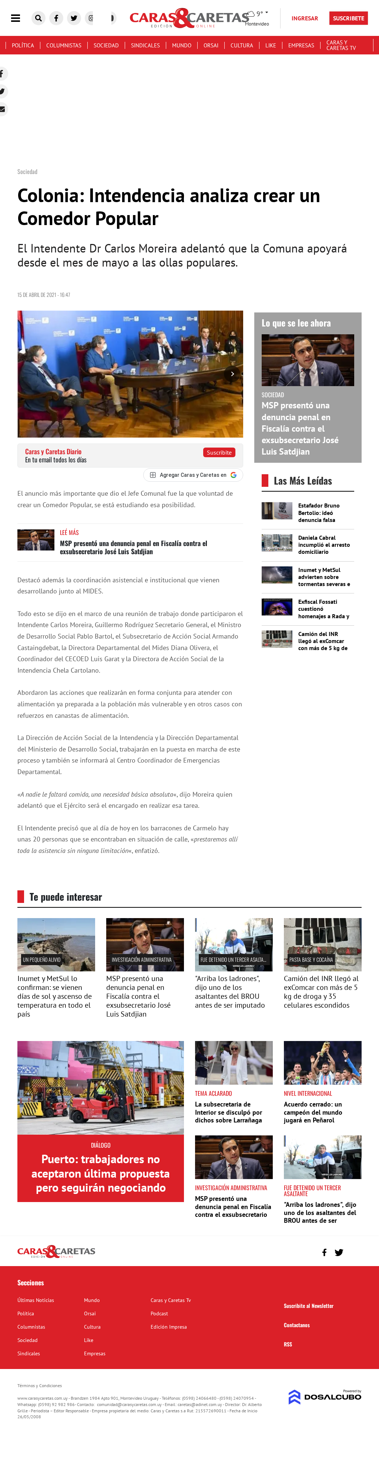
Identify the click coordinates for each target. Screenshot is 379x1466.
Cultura (242, 45)
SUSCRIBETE (348, 18)
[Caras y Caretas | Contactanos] (353, 1251)
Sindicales (145, 45)
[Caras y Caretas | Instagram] (92, 18)
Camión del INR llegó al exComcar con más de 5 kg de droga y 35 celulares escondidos (324, 648)
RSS (288, 1344)
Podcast (159, 1313)
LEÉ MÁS (69, 532)
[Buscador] (38, 18)
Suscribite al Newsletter (308, 1305)
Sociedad (106, 45)
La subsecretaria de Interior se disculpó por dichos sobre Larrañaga (228, 1112)
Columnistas (63, 45)
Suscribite (219, 452)
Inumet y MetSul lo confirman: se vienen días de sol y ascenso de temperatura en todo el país (54, 996)
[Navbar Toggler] (21, 18)
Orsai (211, 45)
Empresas (301, 45)
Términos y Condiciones (39, 1385)
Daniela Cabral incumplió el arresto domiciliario (324, 544)
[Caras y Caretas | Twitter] (74, 18)
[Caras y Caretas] (56, 1257)
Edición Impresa (169, 1326)
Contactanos (297, 1325)
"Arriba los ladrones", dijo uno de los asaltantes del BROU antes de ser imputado (230, 992)
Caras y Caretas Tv (341, 45)
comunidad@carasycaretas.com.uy (129, 1404)
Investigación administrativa (142, 959)
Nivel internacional (308, 1093)
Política (23, 45)
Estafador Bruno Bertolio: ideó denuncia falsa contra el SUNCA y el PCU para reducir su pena (324, 523)
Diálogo (101, 1145)
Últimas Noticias (35, 1300)
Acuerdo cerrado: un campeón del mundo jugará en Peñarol (313, 1112)
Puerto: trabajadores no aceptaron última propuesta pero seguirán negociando (100, 1173)
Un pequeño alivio (41, 959)
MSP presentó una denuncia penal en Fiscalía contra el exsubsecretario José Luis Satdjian (133, 547)
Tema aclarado (213, 1093)
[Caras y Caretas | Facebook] (56, 18)
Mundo (181, 45)
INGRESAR (305, 18)
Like (270, 45)
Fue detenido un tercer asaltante (236, 959)
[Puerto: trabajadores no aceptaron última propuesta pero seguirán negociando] (100, 1088)
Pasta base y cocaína (311, 959)
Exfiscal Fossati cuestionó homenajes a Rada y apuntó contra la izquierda (323, 616)
